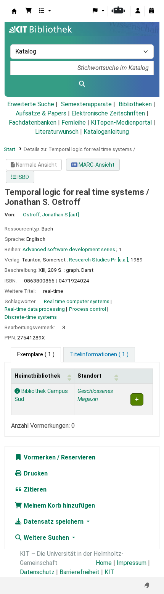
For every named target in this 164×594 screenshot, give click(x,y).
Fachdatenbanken (32, 122)
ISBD (22, 177)
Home (104, 562)
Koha (14, 11)
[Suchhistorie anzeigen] (151, 11)
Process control (87, 309)
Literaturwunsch (57, 131)
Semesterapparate (86, 104)
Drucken (35, 473)
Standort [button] (89, 376)
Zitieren (34, 489)
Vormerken (39, 457)
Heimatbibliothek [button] (37, 376)
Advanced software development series (69, 249)
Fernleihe (73, 122)
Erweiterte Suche (30, 104)
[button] (28, 11)
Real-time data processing (35, 309)
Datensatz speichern (53, 521)
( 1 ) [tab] (36, 354)
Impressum (131, 562)
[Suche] (82, 84)
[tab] (99, 354)
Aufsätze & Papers (41, 113)
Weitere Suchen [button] (46, 537)
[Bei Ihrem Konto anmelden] (137, 11)
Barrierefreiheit (79, 572)
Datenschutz (37, 572)
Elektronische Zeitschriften (108, 113)
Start (9, 149)
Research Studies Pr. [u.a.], (99, 259)
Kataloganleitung (106, 131)
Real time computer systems (76, 301)
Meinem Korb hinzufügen (58, 505)
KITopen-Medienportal (121, 122)
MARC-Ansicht (95, 165)
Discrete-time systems (31, 317)
